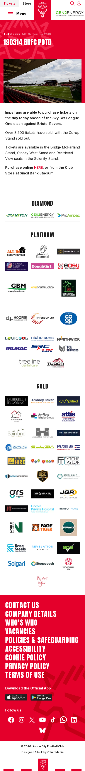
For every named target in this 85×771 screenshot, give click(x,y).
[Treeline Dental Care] (29, 362)
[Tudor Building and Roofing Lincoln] (55, 362)
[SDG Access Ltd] (68, 548)
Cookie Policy (25, 657)
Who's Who (21, 622)
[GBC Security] (42, 476)
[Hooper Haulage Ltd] (16, 318)
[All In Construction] (16, 251)
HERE (38, 167)
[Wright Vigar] (42, 581)
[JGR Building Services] (68, 493)
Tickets (9, 3)
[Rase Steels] (16, 548)
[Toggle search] (72, 3)
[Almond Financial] (42, 251)
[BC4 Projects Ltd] (68, 251)
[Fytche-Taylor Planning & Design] (68, 461)
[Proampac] (68, 215)
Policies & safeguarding (42, 640)
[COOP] (68, 318)
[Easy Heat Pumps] (68, 266)
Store (26, 3)
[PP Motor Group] (68, 527)
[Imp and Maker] (42, 493)
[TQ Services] (68, 348)
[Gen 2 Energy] (42, 215)
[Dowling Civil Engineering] (16, 447)
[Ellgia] (42, 447)
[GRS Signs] (16, 494)
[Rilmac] (16, 348)
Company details (30, 614)
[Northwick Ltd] (68, 338)
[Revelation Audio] (42, 548)
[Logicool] (16, 338)
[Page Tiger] (42, 528)
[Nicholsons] (42, 338)
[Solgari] (16, 564)
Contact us (22, 605)
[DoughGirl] (42, 266)
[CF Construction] (68, 433)
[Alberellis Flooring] (16, 401)
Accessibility (25, 648)
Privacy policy (27, 666)
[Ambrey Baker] (42, 401)
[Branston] (16, 215)
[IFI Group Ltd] (42, 318)
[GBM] (16, 288)
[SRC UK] (42, 348)
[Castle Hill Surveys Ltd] (42, 432)
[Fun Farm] (42, 460)
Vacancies (20, 631)
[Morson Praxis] (68, 509)
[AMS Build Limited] (16, 416)
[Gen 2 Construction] (42, 288)
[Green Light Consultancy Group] (68, 476)
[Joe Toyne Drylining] (16, 508)
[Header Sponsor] (69, 13)
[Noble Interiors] (16, 527)
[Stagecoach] (42, 564)
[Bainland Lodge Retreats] (16, 433)
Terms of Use (25, 675)
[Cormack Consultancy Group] (16, 266)
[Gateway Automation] (16, 476)
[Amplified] (68, 401)
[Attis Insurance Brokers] (68, 416)
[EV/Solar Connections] (68, 447)
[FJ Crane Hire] (16, 461)
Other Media (55, 752)
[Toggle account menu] (80, 3)
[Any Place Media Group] (42, 416)
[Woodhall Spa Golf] (68, 564)
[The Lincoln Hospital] (42, 509)
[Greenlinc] (68, 288)
